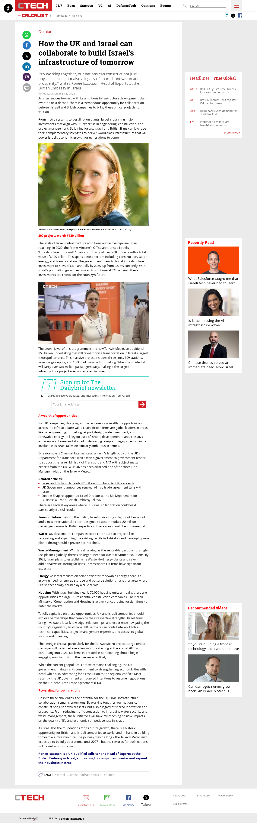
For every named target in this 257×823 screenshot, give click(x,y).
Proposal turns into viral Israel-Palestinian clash (215, 123)
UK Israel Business (65, 775)
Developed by (25, 818)
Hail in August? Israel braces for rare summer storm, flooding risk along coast (218, 92)
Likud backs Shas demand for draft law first (218, 112)
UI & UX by (66, 818)
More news (231, 132)
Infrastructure (91, 775)
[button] (213, 188)
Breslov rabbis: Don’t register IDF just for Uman (218, 101)
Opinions (77, 15)
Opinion (110, 775)
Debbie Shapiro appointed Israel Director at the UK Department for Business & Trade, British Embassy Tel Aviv (90, 498)
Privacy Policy (225, 795)
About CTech (180, 795)
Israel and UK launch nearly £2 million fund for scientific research (88, 483)
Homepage (61, 15)
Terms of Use (202, 795)
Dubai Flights (180, 803)
